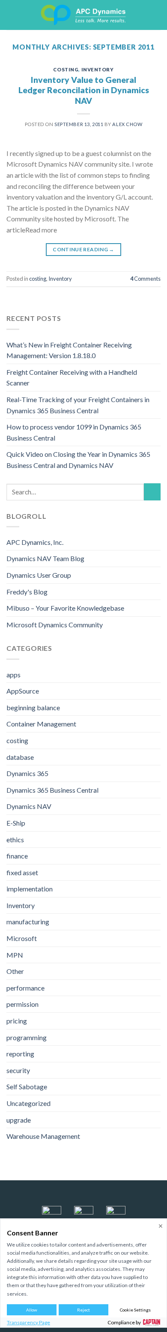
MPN (14, 955)
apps (13, 674)
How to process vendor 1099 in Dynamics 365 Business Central (73, 432)
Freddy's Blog (27, 592)
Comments (145, 278)
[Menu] (11, 14)
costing (65, 69)
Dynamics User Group (38, 575)
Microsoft (21, 938)
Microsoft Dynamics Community (54, 624)
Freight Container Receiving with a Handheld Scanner (71, 377)
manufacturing (27, 921)
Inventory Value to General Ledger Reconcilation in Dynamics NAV (83, 90)
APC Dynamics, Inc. (34, 542)
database (20, 757)
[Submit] (152, 491)
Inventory (97, 69)
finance (17, 856)
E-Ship (15, 823)
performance (25, 988)
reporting (20, 1054)
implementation (29, 889)
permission (22, 1004)
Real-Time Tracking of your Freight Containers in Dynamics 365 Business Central (77, 405)
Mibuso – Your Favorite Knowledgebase (65, 608)
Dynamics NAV (28, 806)
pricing (16, 1021)
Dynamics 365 (27, 773)
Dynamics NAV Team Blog (45, 558)
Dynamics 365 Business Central (52, 790)
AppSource (22, 691)
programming (26, 1037)
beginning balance (33, 707)
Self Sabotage (26, 1086)
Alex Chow (127, 124)
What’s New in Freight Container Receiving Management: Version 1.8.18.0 (69, 350)
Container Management (41, 724)
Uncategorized (28, 1103)
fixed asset (22, 872)
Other (15, 971)
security (18, 1070)
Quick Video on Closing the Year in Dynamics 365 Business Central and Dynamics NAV (78, 459)
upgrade (18, 1120)
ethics (15, 839)
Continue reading (83, 249)
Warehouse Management (43, 1136)
